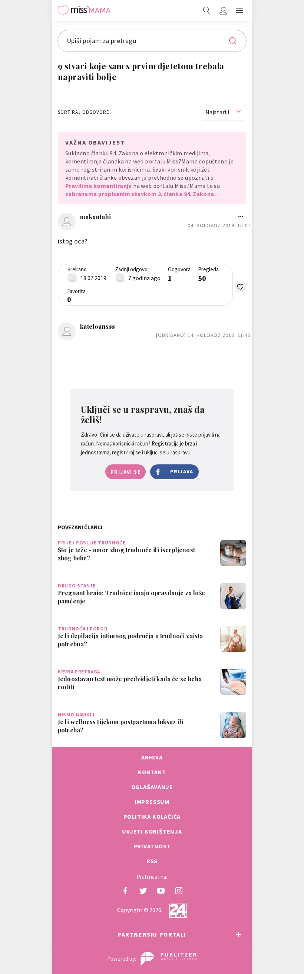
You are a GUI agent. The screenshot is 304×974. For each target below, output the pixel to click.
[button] (239, 10)
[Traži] (206, 10)
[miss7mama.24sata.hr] (83, 10)
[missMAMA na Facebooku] (125, 890)
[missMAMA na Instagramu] (178, 890)
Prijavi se (125, 471)
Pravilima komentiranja (98, 185)
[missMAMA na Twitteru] (143, 890)
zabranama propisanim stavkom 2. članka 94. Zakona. (140, 194)
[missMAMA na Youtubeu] (160, 890)
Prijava (182, 471)
